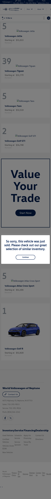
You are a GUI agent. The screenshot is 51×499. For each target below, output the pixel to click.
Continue (25, 257)
